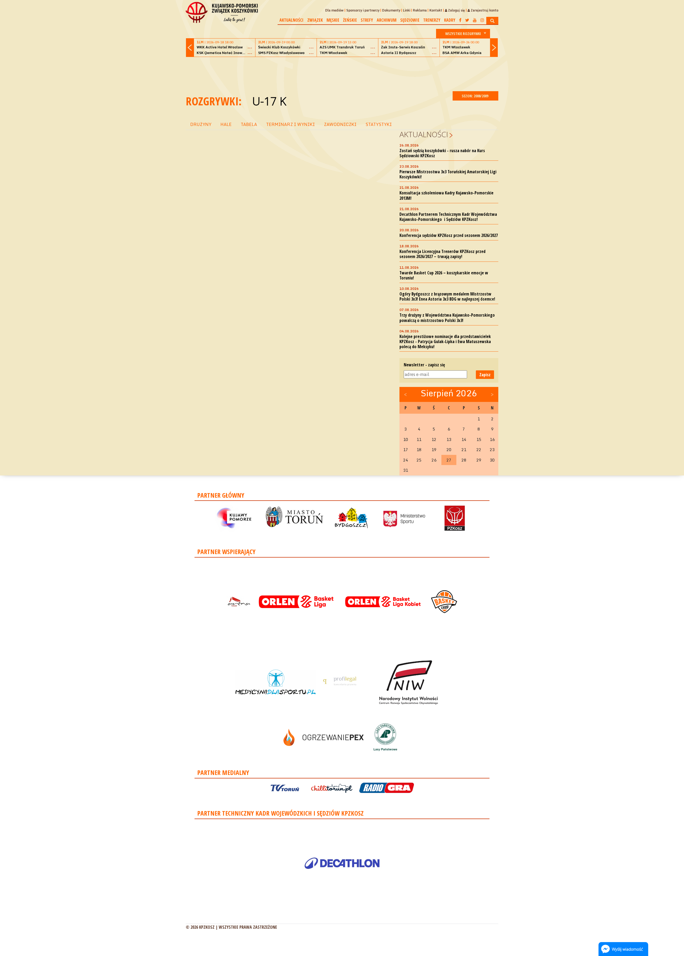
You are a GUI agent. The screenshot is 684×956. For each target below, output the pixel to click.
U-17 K (269, 101)
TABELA (249, 124)
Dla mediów (334, 10)
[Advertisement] (342, 73)
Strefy (367, 20)
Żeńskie (350, 20)
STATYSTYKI (379, 124)
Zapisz (485, 375)
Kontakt (435, 10)
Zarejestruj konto (484, 10)
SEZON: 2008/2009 (475, 95)
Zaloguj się (456, 10)
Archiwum (387, 20)
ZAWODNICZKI (340, 124)
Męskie (333, 20)
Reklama (420, 10)
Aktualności (291, 20)
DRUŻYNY (200, 124)
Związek (315, 20)
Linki (406, 10)
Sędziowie (409, 20)
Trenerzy (431, 20)
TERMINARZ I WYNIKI (290, 124)
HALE (226, 124)
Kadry (449, 20)
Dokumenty (391, 10)
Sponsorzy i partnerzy (362, 10)
